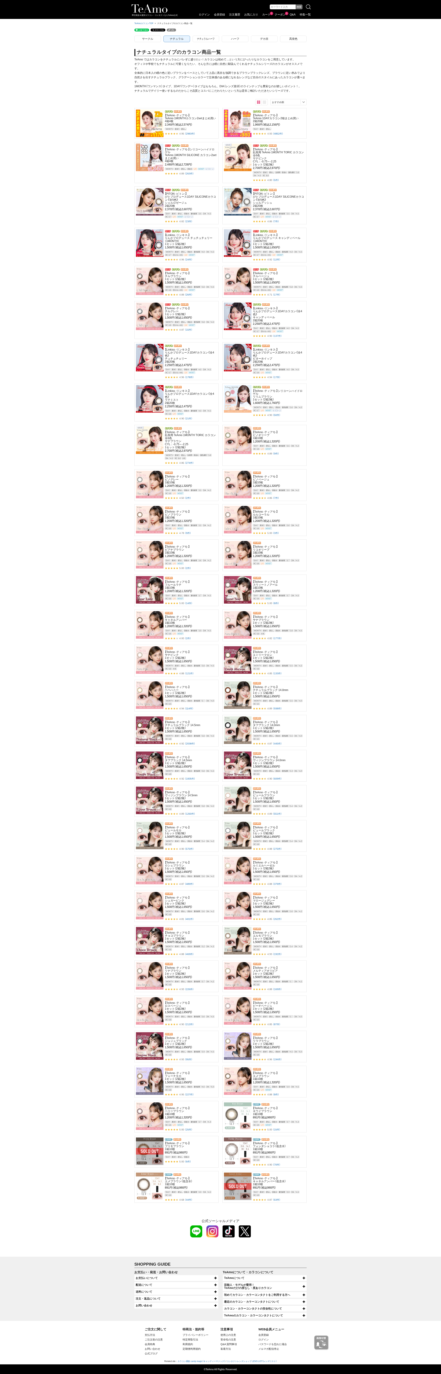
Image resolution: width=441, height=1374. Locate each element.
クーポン (280, 14)
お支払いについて (147, 1277)
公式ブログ (151, 1353)
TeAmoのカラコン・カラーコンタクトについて (253, 1315)
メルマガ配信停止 (268, 1348)
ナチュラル (177, 38)
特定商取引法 (190, 1339)
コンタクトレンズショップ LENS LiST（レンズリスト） (252, 1361)
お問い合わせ (144, 1305)
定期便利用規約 (192, 1348)
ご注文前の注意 (154, 1339)
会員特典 (150, 1344)
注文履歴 (234, 14)
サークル (147, 38)
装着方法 (225, 1348)
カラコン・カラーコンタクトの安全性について (253, 1308)
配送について (144, 1284)
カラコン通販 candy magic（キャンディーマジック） (201, 1361)
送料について (144, 1291)
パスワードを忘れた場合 (272, 1344)
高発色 (293, 38)
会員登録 (219, 14)
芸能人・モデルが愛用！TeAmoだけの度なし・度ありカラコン (248, 1286)
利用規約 (188, 1344)
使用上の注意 (228, 1334)
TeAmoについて (234, 1277)
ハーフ (235, 38)
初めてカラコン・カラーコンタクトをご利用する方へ (257, 1294)
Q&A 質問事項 (228, 1344)
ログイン (204, 14)
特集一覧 (305, 14)
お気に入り (251, 14)
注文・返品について (148, 1298)
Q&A (293, 14)
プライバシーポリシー (195, 1334)
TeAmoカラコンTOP (143, 23)
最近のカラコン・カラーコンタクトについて (251, 1301)
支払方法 (150, 1334)
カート (266, 14)
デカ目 (264, 38)
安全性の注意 (228, 1339)
